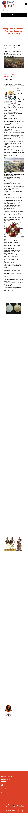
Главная (2, 790)
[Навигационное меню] (26, 4)
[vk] (2, 785)
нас (2, 800)
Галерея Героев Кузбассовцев (6, 792)
